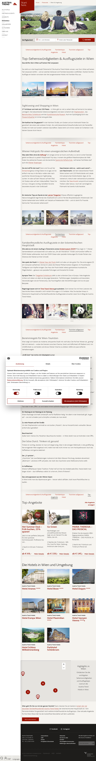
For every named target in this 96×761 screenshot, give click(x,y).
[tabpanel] (58, 20)
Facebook (54, 729)
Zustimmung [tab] (20, 364)
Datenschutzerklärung (30, 756)
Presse (43, 739)
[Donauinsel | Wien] (33, 217)
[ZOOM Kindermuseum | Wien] (57, 311)
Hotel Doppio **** (81, 588)
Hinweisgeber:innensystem (67, 741)
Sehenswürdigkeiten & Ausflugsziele (38, 50)
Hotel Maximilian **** (55, 619)
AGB (42, 737)
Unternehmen (44, 736)
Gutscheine (6, 28)
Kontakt (5, 35)
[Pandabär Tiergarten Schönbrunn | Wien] (81, 311)
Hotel (64, 52)
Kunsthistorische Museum (56, 114)
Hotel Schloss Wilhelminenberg (30, 648)
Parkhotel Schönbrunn (53, 648)
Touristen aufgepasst (76, 50)
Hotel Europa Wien (31, 617)
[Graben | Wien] (81, 89)
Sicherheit (62, 736)
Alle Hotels (6, 10)
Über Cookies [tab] (76, 364)
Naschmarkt (74, 181)
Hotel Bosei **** (55, 588)
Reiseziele (5, 21)
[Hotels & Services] (10, 3)
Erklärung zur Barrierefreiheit (67, 743)
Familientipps (60, 50)
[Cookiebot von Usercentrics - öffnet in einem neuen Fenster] (80, 358)
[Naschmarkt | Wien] (57, 217)
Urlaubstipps (6, 24)
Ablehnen (20, 401)
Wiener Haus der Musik (47, 262)
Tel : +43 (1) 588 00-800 (28, 741)
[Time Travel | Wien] (33, 311)
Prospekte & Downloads (47, 741)
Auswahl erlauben (48, 401)
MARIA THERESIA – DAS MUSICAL (82, 527)
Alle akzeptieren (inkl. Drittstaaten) (75, 401)
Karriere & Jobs (64, 737)
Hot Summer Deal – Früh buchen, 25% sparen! (32, 529)
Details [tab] (48, 364)
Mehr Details (39, 554)
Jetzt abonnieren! (30, 719)
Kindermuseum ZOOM (67, 249)
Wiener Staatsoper (35, 163)
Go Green (52, 526)
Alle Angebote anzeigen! (90, 503)
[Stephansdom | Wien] (33, 89)
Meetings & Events (8, 13)
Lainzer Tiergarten (54, 195)
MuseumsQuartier (28, 117)
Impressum (46, 753)
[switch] (37, 393)
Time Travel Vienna (47, 289)
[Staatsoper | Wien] (81, 217)
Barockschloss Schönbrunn (31, 114)
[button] (65, 40)
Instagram (66, 729)
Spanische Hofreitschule (63, 160)
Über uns (5, 31)
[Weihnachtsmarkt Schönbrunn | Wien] (57, 89)
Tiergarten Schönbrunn (44, 275)
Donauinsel (26, 171)
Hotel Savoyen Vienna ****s (79, 619)
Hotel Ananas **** (31, 588)
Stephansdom (79, 112)
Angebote (5, 17)
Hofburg (43, 155)
